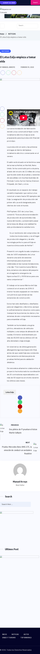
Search (35, 2)
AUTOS (26, 634)
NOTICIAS (12, 34)
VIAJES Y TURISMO (9, 638)
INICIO (4, 634)
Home (2, 34)
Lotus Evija (10, 392)
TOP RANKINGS (26, 638)
